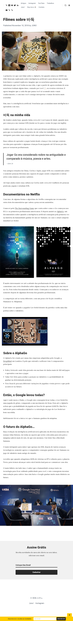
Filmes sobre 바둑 (18, 19)
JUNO (34, 25)
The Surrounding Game (24, 208)
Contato (41, 7)
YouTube (41, 3)
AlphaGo (60, 211)
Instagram (32, 3)
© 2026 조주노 (36, 598)
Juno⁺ (23, 7)
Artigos (23, 3)
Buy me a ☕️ (31, 7)
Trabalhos (50, 3)
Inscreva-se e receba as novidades (19, 619)
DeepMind (7, 361)
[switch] (69, 5)
